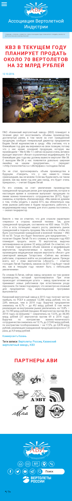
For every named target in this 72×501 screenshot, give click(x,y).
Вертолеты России (30, 341)
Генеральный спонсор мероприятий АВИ (36, 487)
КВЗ (32, 344)
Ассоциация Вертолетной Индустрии (36, 23)
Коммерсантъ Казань (15, 336)
